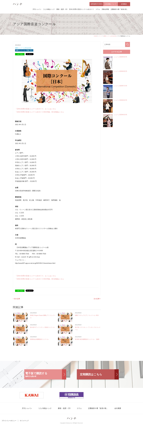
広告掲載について (110, 4)
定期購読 (124, 4)
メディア (100, 36)
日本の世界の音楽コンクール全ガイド (81, 9)
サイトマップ (24, 420)
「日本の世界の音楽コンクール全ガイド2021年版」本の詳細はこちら (39, 112)
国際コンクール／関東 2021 (24, 50)
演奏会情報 (105, 9)
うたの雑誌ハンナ (49, 9)
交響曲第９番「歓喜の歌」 (119, 9)
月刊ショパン (37, 9)
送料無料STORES (96, 4)
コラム (98, 9)
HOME (95, 36)
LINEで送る (20, 54)
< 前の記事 (16, 299)
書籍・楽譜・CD (61, 9)
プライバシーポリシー (9, 420)
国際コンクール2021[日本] (110, 36)
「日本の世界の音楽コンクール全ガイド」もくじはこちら (35, 109)
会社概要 (117, 408)
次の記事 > (97, 299)
